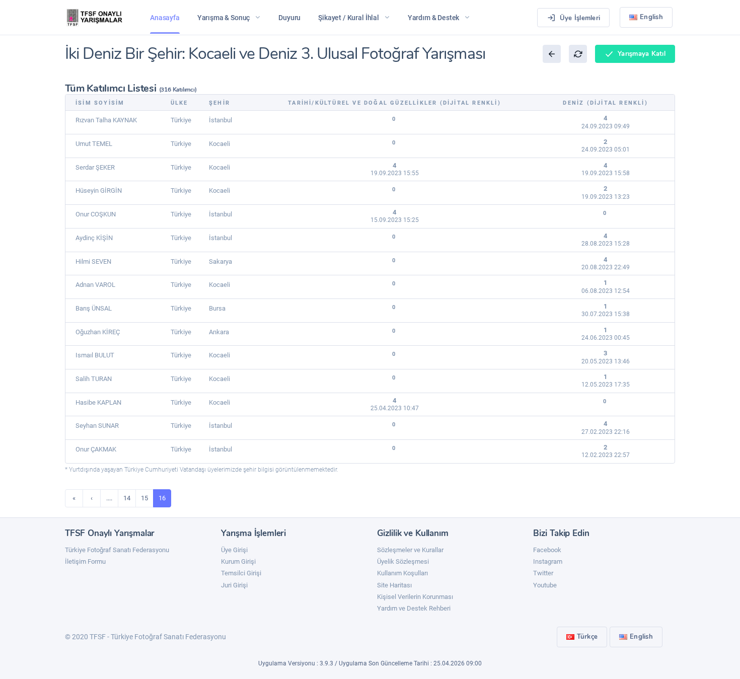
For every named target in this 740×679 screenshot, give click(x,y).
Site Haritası (394, 585)
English (651, 17)
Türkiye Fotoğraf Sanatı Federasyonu (117, 550)
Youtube (545, 585)
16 (162, 498)
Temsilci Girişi (241, 573)
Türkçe (587, 636)
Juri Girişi (234, 585)
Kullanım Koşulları (402, 573)
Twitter (543, 573)
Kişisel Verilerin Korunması (415, 596)
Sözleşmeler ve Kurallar (410, 550)
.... (109, 498)
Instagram (547, 561)
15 (144, 498)
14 (126, 498)
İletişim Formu (85, 561)
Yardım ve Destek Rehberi (414, 608)
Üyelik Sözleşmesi (403, 561)
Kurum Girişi (238, 561)
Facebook (547, 550)
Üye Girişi (234, 550)
